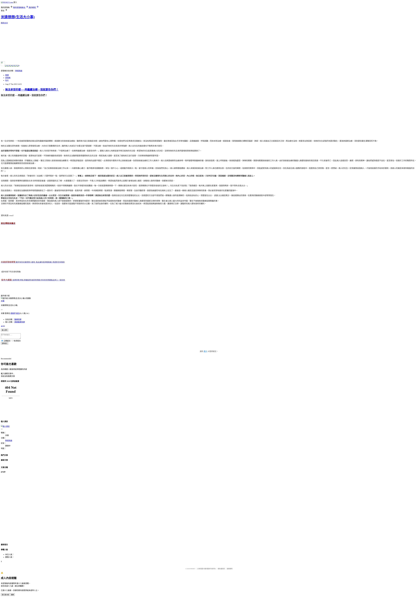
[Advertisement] (17, 117)
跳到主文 (4, 23)
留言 (18, 313)
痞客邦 (13, 313)
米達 (2, 301)
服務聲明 (230, 568)
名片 (7, 80)
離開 (12, 595)
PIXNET (192, 568)
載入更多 (4, 330)
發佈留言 (4, 343)
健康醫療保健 (19, 322)
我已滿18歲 (5, 595)
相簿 (7, 75)
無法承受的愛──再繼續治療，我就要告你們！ (32, 89)
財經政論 (18, 71)
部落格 (7, 78)
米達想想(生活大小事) (18, 17)
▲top (3, 326)
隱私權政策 (221, 568)
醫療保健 (17, 319)
